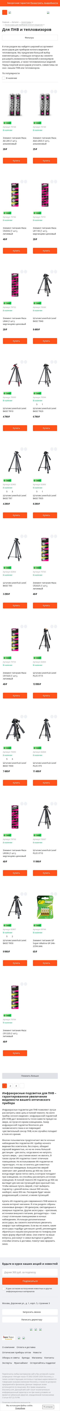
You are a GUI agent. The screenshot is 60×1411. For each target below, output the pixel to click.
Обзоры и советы (11, 1357)
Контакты (49, 1357)
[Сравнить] (25, 91)
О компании (8, 1347)
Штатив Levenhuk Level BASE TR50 (14, 942)
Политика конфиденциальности (16, 1402)
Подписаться (30, 1281)
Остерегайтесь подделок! (42, 1363)
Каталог (15, 22)
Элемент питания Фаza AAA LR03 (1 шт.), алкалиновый (44, 141)
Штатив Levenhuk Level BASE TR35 (44, 497)
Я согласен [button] (48, 1407)
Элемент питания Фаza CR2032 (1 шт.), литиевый (14, 231)
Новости (37, 1352)
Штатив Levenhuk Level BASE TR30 (14, 764)
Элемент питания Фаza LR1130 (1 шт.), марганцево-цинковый (44, 231)
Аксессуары (26, 22)
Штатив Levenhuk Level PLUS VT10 (44, 852)
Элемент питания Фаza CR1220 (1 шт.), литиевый (14, 1033)
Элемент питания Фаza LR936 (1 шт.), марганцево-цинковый (14, 853)
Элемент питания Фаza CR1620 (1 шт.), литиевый (14, 675)
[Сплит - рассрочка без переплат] (7, 123)
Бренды (26, 1357)
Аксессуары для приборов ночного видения (24, 25)
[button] (15, 161)
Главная (5, 22)
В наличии (11, 78)
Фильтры (29, 37)
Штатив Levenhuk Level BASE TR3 (14, 584)
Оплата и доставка (26, 1347)
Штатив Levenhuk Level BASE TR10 (14, 410)
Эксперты (7, 1363)
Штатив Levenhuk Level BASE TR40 (44, 319)
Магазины (37, 1357)
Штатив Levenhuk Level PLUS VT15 (44, 674)
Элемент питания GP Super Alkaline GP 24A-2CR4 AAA (44, 943)
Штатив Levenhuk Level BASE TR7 (14, 497)
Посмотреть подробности (44, 3)
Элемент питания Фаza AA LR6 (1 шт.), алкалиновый (14, 141)
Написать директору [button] (31, 1319)
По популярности (11, 73)
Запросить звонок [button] (31, 1312)
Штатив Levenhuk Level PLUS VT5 (44, 764)
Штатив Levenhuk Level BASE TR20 (44, 410)
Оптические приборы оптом (16, 1352)
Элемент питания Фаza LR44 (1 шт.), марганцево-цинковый (14, 321)
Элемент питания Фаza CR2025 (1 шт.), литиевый (44, 585)
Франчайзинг (21, 1363)
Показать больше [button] (30, 1075)
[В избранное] (21, 91)
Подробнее (20, 1408)
